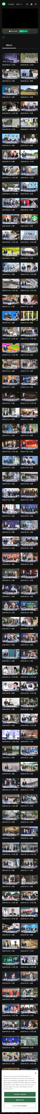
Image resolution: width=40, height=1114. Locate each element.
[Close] (35, 1073)
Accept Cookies (20, 1094)
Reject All (20, 1100)
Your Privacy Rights (19, 1106)
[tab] (9, 45)
